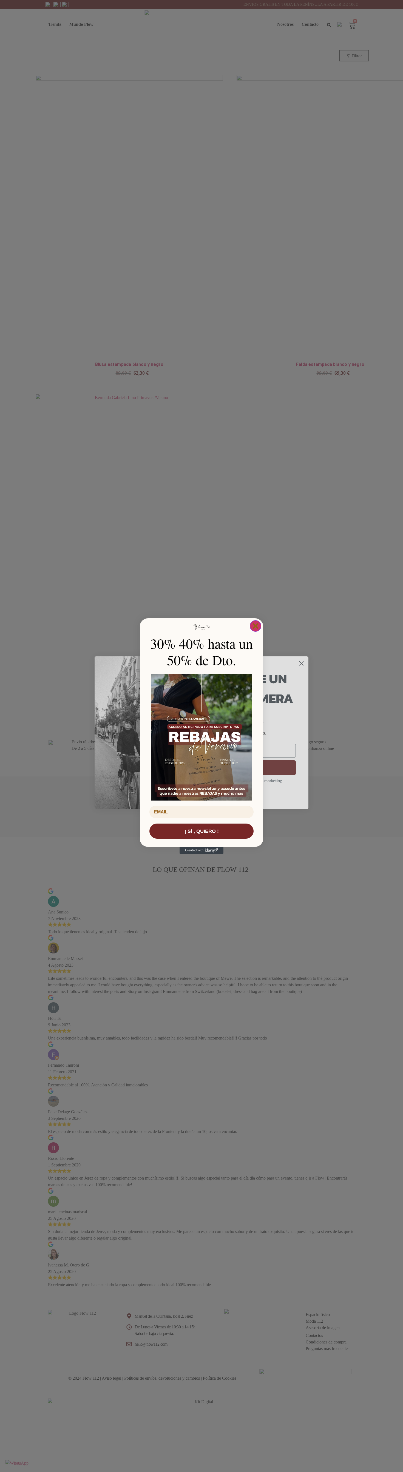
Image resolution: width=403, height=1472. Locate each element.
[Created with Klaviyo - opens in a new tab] (201, 850)
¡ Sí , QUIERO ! (202, 831)
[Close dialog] (255, 625)
